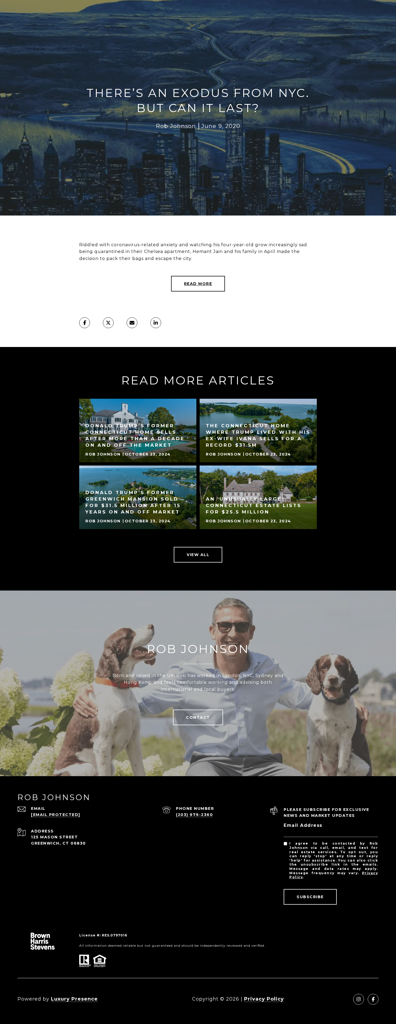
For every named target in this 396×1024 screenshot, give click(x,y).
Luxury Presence (74, 999)
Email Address (303, 825)
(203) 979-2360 (194, 814)
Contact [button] (198, 717)
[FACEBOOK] (373, 999)
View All (198, 554)
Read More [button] (198, 283)
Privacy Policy (264, 999)
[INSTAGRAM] (358, 999)
